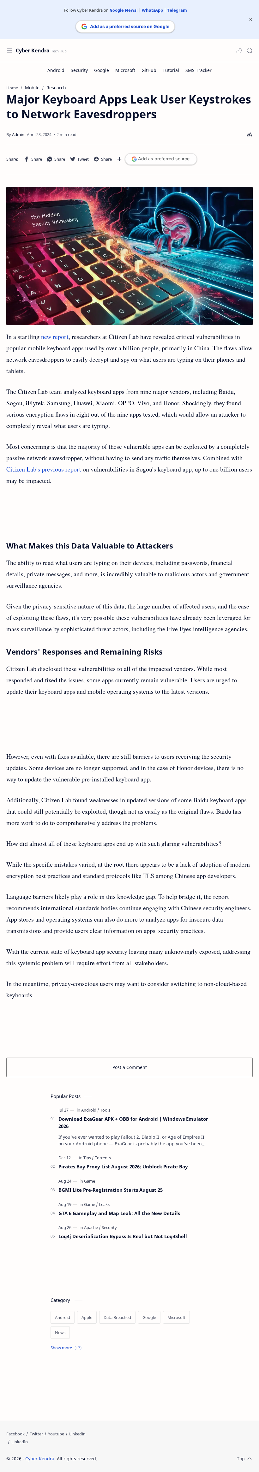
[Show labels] (67, 1347)
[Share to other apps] (119, 159)
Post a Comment (129, 1067)
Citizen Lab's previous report (43, 469)
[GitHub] (149, 70)
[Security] (79, 70)
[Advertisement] (129, 513)
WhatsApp (152, 10)
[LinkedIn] (77, 1434)
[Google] (101, 70)
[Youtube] (56, 1434)
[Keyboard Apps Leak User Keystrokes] (129, 256)
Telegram (177, 10)
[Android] (55, 70)
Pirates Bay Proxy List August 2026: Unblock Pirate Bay (123, 1166)
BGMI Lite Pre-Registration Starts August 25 (110, 1190)
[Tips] (88, 1157)
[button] (239, 50)
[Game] (89, 1181)
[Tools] (105, 1110)
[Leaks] (104, 1204)
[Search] (249, 50)
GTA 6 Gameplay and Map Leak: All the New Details (119, 1213)
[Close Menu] (251, 19)
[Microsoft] (125, 70)
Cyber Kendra (33, 50)
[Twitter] (36, 1434)
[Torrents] (103, 1157)
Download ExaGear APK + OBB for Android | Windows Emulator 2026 (133, 1122)
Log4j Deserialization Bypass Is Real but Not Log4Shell (122, 1236)
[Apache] (92, 1227)
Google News (123, 10)
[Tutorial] (171, 70)
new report (55, 336)
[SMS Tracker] (198, 70)
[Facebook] (15, 1434)
